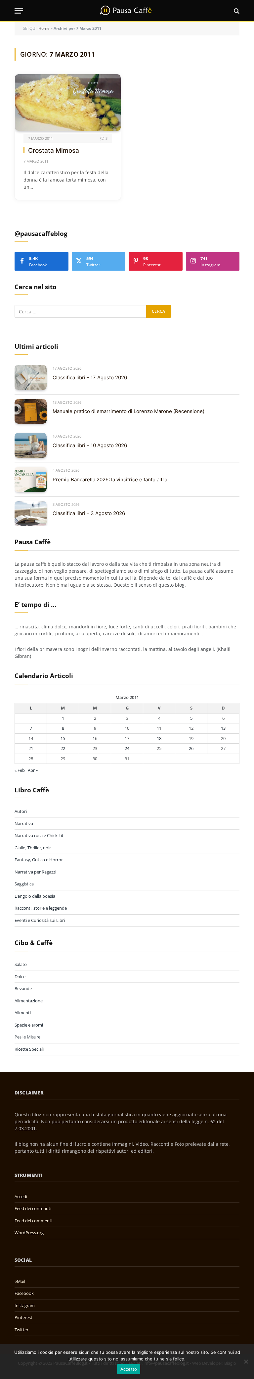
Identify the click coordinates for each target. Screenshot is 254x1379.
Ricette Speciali (29, 1049)
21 (30, 748)
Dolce (20, 977)
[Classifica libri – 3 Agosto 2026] (31, 513)
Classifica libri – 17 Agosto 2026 (90, 377)
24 (127, 748)
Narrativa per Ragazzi (35, 872)
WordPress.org (29, 1233)
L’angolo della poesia (35, 896)
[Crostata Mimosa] (68, 102)
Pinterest (23, 1317)
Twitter (21, 1330)
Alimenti (23, 1013)
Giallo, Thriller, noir (33, 848)
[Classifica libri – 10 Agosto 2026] (31, 445)
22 (63, 748)
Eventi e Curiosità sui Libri (40, 920)
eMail (20, 1281)
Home (44, 28)
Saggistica (24, 884)
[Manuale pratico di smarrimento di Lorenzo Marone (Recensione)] (31, 411)
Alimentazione (29, 1001)
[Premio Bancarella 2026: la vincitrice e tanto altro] (31, 479)
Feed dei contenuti (33, 1208)
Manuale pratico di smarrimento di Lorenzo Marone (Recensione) (128, 411)
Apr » (33, 770)
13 (223, 728)
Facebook (24, 1293)
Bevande (23, 988)
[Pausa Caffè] (127, 11)
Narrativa (24, 823)
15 (63, 738)
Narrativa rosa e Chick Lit (39, 835)
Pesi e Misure (27, 1037)
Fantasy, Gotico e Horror (39, 860)
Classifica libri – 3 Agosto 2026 (89, 513)
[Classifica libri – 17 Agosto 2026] (31, 377)
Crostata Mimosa (53, 150)
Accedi (21, 1196)
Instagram (25, 1305)
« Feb (20, 770)
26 (191, 748)
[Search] (236, 10)
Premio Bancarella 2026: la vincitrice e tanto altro (110, 479)
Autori (21, 811)
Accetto (128, 1369)
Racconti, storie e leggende (41, 908)
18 (159, 738)
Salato (21, 964)
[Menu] (19, 10)
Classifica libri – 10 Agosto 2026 (90, 445)
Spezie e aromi (29, 1025)
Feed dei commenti (33, 1221)
